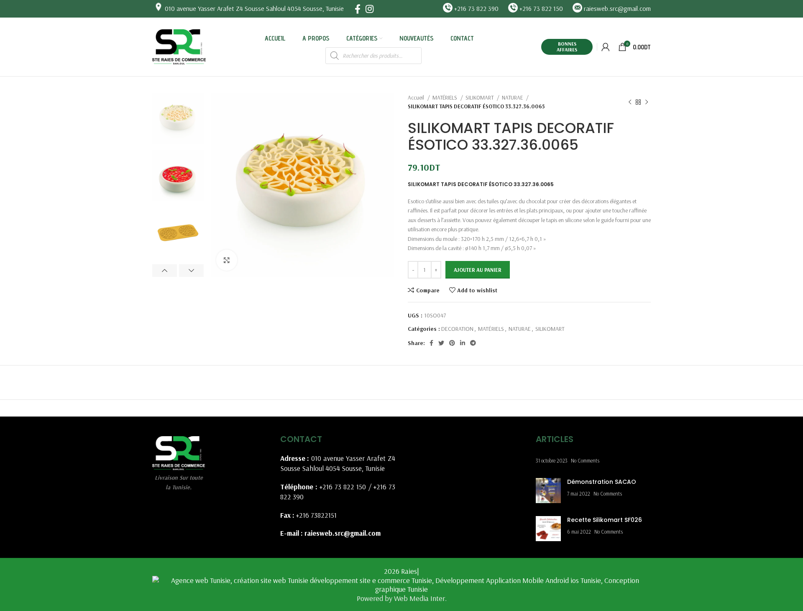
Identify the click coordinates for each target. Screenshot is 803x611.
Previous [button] (164, 270)
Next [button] (191, 270)
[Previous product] (630, 102)
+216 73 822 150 (343, 486)
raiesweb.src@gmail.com (342, 533)
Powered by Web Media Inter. (402, 598)
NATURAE (513, 97)
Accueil (416, 97)
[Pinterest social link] (452, 342)
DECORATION (457, 328)
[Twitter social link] (441, 342)
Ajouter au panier (477, 269)
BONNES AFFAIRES (567, 47)
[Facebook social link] (357, 9)
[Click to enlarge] (226, 260)
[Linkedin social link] (463, 342)
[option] (178, 118)
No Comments (585, 460)
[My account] (605, 46)
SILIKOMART (480, 97)
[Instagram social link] (369, 9)
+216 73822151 (316, 515)
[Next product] (646, 102)
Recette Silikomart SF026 (604, 520)
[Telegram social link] (473, 342)
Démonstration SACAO (601, 482)
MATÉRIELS (445, 97)
